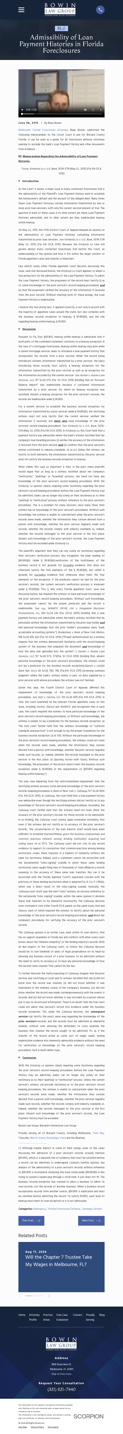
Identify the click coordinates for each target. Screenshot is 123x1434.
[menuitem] (22, 1427)
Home (21, 1315)
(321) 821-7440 (61, 1389)
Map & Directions (61, 1374)
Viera (63, 1138)
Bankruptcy (39, 1209)
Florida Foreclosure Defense (64, 1209)
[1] (45, 774)
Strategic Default (92, 1209)
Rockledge (52, 1138)
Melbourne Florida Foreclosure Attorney (43, 130)
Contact (77, 1315)
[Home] (60, 10)
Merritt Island (37, 1138)
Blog (102, 1315)
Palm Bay (98, 1133)
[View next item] (49, 1295)
